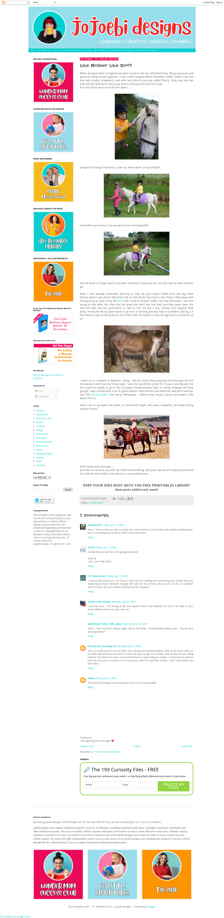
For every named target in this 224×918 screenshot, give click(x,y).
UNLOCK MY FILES (173, 786)
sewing (40, 457)
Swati (91, 678)
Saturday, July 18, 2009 (123, 601)
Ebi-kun (40, 410)
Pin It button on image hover (15, 916)
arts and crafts (44, 418)
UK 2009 (92, 502)
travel (39, 461)
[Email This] (119, 498)
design (39, 430)
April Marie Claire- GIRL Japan (105, 623)
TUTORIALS (56, 50)
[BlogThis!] (122, 498)
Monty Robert (100, 394)
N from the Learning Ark (102, 646)
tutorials (40, 465)
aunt (120, 301)
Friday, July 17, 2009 (113, 524)
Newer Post (87, 746)
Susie (91, 547)
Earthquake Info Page (144, 50)
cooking (40, 426)
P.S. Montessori (97, 576)
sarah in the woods (99, 601)
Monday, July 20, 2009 (129, 646)
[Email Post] (113, 498)
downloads (42, 434)
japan (39, 449)
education (41, 437)
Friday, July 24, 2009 (105, 678)
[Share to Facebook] (128, 498)
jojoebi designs (44, 453)
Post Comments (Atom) (107, 751)
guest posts (42, 445)
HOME (44, 50)
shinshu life (95, 524)
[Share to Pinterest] (131, 498)
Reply (90, 537)
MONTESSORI (73, 50)
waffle (100, 502)
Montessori (42, 414)
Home (137, 746)
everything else (44, 441)
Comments (43, 396)
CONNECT (88, 50)
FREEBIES (102, 50)
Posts (40, 390)
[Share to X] (125, 498)
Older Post (187, 746)
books (39, 422)
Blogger (151, 906)
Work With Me (119, 50)
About (33, 50)
